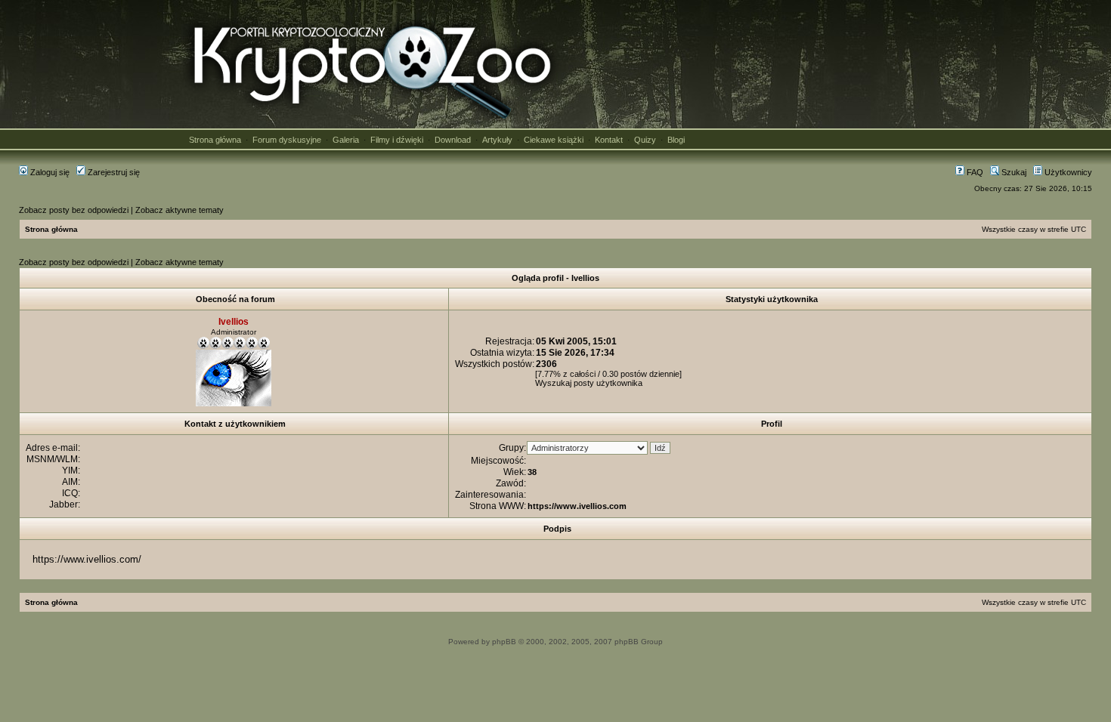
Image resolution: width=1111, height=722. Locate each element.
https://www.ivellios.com (577, 506)
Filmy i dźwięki (396, 139)
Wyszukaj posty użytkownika (588, 382)
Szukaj (1012, 172)
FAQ (973, 172)
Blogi (676, 139)
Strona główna (215, 139)
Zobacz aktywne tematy (179, 209)
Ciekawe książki (553, 139)
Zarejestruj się (112, 172)
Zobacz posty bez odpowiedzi (73, 209)
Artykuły (497, 139)
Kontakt (609, 139)
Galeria (346, 139)
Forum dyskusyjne (286, 139)
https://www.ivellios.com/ (86, 559)
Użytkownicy (1067, 172)
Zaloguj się (49, 172)
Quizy (645, 139)
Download (453, 139)
